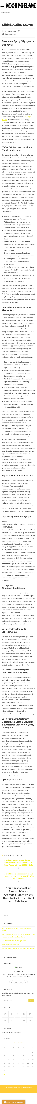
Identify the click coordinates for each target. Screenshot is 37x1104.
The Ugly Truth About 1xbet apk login (14, 941)
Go (31, 1000)
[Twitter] (11, 982)
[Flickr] (11, 1020)
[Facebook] (16, 982)
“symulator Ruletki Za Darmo (11, 945)
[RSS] (30, 1020)
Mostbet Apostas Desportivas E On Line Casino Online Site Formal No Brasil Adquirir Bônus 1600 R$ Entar (18, 862)
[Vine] (17, 1020)
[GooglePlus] (21, 982)
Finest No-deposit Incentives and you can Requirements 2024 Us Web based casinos (18, 876)
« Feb (3, 1074)
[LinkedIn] (30, 1014)
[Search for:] (18, 915)
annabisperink (10, 31)
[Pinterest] (5, 1020)
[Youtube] (24, 1020)
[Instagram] (26, 982)
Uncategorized (10, 34)
